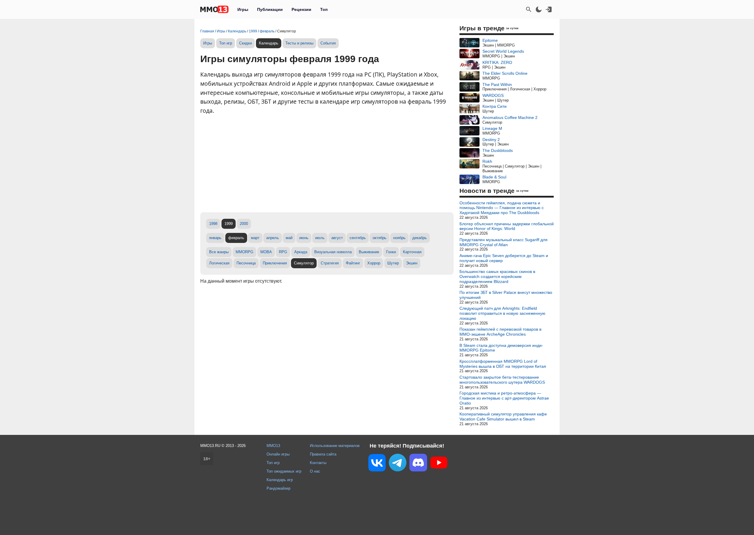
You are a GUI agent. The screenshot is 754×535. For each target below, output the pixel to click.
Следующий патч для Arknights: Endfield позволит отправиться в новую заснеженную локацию (502, 313)
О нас (315, 471)
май (289, 238)
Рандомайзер (278, 488)
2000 (244, 223)
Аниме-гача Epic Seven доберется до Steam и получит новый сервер (503, 258)
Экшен (411, 263)
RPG (283, 252)
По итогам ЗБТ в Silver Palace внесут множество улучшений (505, 295)
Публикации (270, 9)
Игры (242, 9)
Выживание (369, 252)
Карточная (412, 252)
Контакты (318, 463)
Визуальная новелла (333, 252)
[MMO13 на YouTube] (439, 464)
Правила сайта (323, 454)
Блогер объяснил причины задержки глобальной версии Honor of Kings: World (506, 226)
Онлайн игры (278, 454)
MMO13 (273, 445)
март (255, 238)
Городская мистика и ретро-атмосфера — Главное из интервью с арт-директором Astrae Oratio (504, 398)
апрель (272, 238)
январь (215, 238)
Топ (324, 9)
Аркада (300, 252)
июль (320, 238)
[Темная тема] (539, 9)
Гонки (391, 252)
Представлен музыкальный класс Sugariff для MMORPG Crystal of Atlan (503, 242)
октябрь (379, 238)
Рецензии (301, 9)
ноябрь (399, 238)
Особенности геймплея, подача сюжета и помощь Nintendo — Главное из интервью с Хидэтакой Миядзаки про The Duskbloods (501, 208)
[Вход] (549, 9)
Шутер (393, 263)
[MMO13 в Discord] (418, 464)
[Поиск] (529, 9)
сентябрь (358, 238)
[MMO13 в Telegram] (397, 464)
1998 (213, 223)
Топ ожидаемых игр (284, 471)
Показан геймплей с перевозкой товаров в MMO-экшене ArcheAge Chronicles (500, 332)
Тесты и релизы (299, 43)
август (337, 238)
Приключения (275, 263)
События (328, 43)
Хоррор (373, 263)
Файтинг (353, 263)
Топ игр (225, 43)
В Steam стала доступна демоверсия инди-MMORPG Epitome (501, 348)
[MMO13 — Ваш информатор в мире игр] (214, 9)
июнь (303, 238)
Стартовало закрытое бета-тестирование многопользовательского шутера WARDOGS (502, 380)
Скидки (245, 43)
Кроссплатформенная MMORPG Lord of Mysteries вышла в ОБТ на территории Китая (502, 364)
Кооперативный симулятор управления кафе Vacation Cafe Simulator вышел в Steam (503, 416)
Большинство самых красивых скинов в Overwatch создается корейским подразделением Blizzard (497, 276)
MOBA (266, 252)
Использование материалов (335, 445)
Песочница (246, 263)
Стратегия (330, 263)
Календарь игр (280, 480)
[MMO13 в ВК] (377, 464)
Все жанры (219, 252)
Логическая (219, 263)
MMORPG (244, 252)
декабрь (419, 238)
